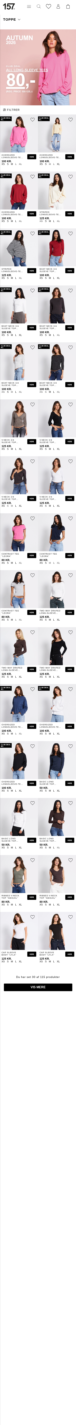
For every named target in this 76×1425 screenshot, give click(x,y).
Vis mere (38, 987)
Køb (32, 157)
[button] (29, 6)
